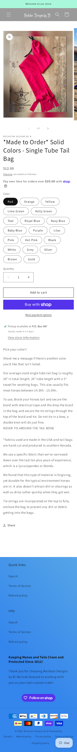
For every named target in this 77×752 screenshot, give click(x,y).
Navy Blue (58, 221)
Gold (31, 259)
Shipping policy (40, 743)
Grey (30, 250)
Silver (48, 250)
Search (13, 576)
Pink (11, 240)
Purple (38, 230)
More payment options (38, 314)
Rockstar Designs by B (36, 731)
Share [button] (11, 525)
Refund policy (18, 595)
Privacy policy (43, 736)
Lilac (57, 230)
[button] (8, 14)
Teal (11, 221)
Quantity (8, 269)
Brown (12, 259)
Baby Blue (15, 230)
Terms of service (64, 736)
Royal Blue (32, 221)
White (12, 250)
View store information (24, 337)
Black (52, 240)
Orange (29, 202)
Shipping (7, 174)
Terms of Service (20, 586)
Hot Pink (31, 240)
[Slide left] (29, 128)
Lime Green (16, 211)
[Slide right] (48, 128)
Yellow (50, 202)
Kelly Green (43, 211)
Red (10, 202)
